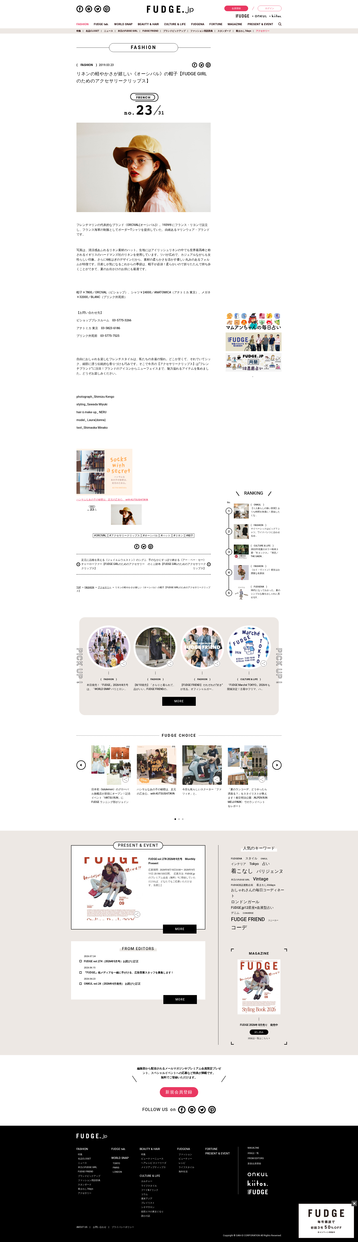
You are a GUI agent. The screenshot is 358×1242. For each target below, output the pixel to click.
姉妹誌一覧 (253, 1153)
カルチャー (146, 1181)
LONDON (117, 1172)
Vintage (260, 879)
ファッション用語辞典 (201, 31)
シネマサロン (148, 1207)
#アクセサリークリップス (124, 536)
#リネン (178, 536)
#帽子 (189, 536)
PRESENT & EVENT (260, 24)
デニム (235, 913)
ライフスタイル (149, 1185)
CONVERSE (248, 913)
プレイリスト (148, 1203)
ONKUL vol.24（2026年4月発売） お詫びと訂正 (112, 984)
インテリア (238, 864)
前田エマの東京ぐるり (152, 1211)
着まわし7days (243, 31)
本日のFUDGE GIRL (128, 31)
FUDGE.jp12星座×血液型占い (252, 907)
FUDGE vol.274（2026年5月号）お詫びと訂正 (111, 961)
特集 (78, 31)
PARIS (116, 1167)
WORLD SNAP (123, 24)
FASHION (82, 24)
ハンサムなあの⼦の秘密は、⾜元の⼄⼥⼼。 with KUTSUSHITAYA (112, 500)
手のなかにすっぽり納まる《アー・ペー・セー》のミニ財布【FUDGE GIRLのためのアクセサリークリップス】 (177, 564)
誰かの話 (145, 1216)
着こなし (242, 871)
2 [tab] (179, 819)
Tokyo (254, 863)
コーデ (239, 927)
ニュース (108, 31)
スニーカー (273, 920)
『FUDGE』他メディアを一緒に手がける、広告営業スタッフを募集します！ (129, 973)
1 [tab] (175, 819)
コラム (144, 1194)
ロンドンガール (245, 902)
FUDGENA (197, 24)
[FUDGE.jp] (170, 9)
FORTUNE (215, 24)
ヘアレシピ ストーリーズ (153, 1163)
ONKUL (264, 858)
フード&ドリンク (149, 1190)
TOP (78, 587)
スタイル (251, 858)
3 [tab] (182, 819)
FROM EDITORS (256, 1158)
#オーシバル (150, 536)
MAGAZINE (235, 24)
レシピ (182, 1163)
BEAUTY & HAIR (148, 24)
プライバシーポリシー (123, 1227)
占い (266, 863)
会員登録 (236, 8)
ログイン (269, 8)
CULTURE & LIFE (175, 24)
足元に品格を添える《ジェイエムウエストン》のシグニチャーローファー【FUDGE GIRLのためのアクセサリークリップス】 (114, 564)
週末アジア (146, 1198)
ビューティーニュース (152, 1158)
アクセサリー (262, 31)
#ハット (165, 536)
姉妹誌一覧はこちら (258, 1038)
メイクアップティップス (153, 1167)
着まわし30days (265, 885)
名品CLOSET (92, 31)
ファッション (185, 1154)
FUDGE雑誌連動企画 (242, 885)
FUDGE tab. (101, 24)
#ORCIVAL (100, 536)
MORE (179, 929)
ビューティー (185, 1158)
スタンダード (224, 31)
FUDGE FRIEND (150, 31)
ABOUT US (81, 1227)
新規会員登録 (178, 1092)
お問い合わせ (99, 1227)
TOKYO (116, 1163)
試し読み (259, 1032)
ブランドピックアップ (174, 31)
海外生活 (183, 1171)
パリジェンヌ (270, 871)
